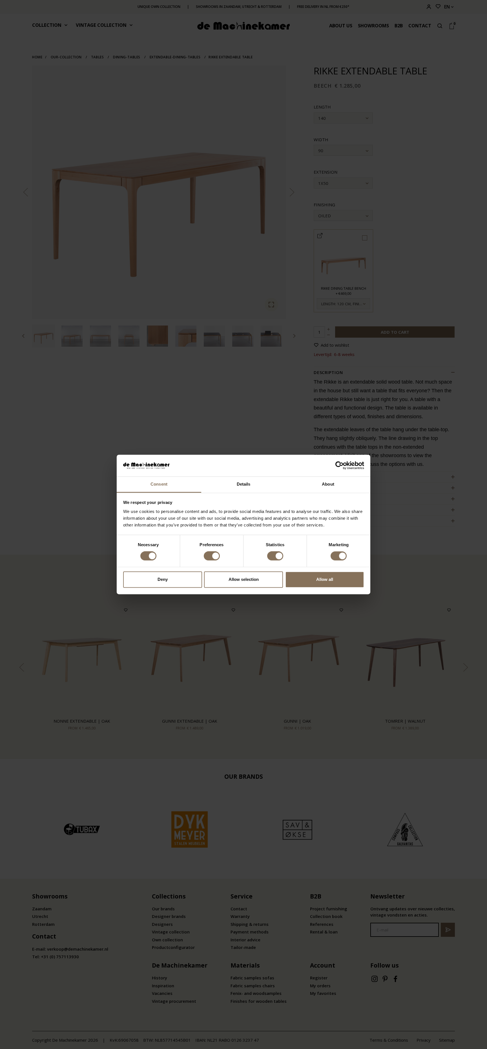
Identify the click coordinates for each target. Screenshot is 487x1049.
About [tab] (328, 484)
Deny (163, 579)
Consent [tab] (158, 484)
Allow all (324, 579)
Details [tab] (244, 484)
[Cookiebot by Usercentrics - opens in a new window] (339, 465)
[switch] (212, 556)
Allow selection (244, 579)
